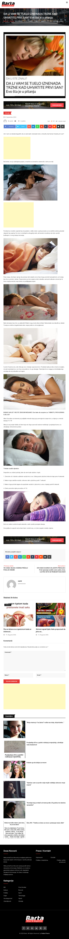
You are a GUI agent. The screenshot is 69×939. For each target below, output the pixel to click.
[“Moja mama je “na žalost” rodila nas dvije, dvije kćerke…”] (14, 729)
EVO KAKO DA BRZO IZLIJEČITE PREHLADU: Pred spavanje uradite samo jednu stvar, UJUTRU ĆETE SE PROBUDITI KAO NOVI (51, 570)
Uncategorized (8, 898)
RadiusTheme (46, 933)
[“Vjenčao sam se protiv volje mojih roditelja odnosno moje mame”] (14, 789)
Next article (61, 566)
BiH (5, 887)
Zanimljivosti (7, 901)
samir (20, 581)
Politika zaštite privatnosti (61, 861)
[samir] (15, 121)
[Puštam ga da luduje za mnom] (14, 769)
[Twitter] (12, 557)
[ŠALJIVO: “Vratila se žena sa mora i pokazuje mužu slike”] (14, 829)
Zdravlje (11, 21)
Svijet (5, 895)
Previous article (8, 566)
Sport (20, 893)
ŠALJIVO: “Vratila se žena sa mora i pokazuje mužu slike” (45, 823)
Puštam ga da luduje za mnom (36, 762)
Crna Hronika (22, 887)
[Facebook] (7, 557)
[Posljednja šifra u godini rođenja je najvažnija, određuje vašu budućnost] (14, 749)
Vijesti (20, 898)
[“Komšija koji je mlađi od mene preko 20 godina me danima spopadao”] (14, 809)
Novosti (20, 890)
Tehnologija (21, 895)
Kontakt (53, 857)
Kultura (6, 890)
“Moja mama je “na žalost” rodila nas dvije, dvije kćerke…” (45, 722)
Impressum (39, 857)
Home (6, 21)
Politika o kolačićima (42, 860)
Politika (6, 893)
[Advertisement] (17, 148)
